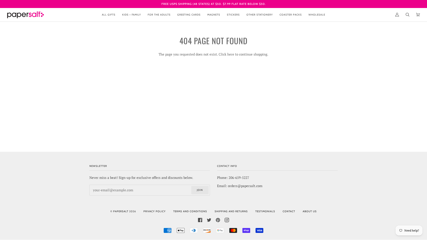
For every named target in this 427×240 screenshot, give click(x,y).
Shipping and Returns (231, 211)
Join (200, 190)
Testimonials (265, 211)
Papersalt (120, 211)
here (230, 54)
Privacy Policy (154, 211)
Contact (289, 211)
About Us (310, 211)
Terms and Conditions (190, 211)
